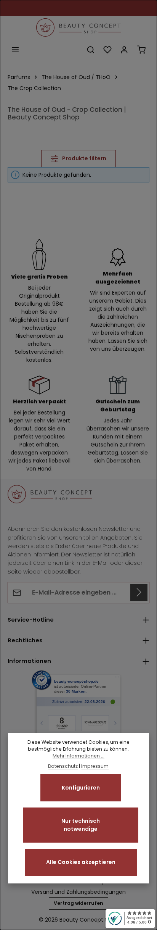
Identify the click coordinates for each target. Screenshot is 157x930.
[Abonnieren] (138, 592)
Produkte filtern (83, 158)
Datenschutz (63, 766)
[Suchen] (90, 49)
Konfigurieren (81, 787)
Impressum (95, 766)
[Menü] (15, 49)
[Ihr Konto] (124, 49)
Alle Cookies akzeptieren (80, 862)
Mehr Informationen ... (78, 756)
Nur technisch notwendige (80, 825)
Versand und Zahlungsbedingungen (78, 892)
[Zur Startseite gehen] (78, 27)
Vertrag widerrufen (78, 903)
